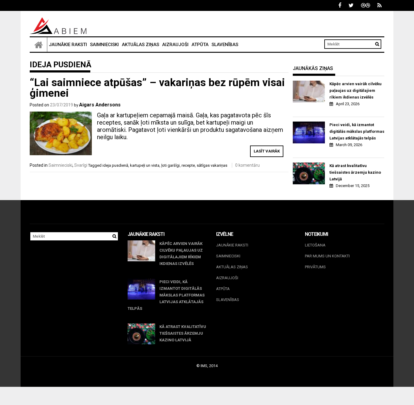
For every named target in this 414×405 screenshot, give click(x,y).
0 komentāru (247, 165)
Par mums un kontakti (327, 256)
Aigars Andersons (100, 105)
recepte (188, 165)
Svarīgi (80, 165)
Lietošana (315, 245)
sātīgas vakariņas (212, 165)
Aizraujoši (175, 44)
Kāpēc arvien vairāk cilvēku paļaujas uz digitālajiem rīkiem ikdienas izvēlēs (355, 90)
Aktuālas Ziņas (140, 44)
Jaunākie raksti (68, 44)
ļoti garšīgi (170, 165)
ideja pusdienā (115, 165)
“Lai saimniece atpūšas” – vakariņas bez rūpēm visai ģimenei (157, 87)
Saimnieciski (104, 44)
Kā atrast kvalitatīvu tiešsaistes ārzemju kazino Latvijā (355, 172)
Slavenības (225, 44)
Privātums (315, 267)
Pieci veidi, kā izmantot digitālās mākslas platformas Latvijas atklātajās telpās (356, 131)
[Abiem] (38, 44)
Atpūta (200, 44)
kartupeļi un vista (144, 165)
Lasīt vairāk (267, 151)
